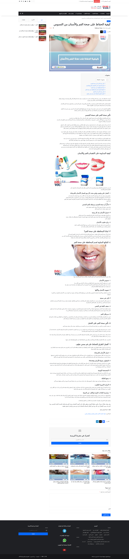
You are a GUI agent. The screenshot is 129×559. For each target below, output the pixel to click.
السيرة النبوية (91, 534)
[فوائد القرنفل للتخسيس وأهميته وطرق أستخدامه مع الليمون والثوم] (58, 475)
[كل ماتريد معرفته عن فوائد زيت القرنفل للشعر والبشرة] (58, 459)
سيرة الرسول (89, 541)
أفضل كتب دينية (95, 530)
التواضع (96, 534)
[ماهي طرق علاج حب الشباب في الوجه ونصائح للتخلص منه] (101, 459)
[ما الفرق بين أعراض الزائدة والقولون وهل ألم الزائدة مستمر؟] (101, 475)
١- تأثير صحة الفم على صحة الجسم (98, 83)
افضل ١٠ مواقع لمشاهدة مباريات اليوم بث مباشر (28, 36)
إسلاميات (102, 13)
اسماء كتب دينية (106, 532)
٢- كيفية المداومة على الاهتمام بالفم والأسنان (95, 85)
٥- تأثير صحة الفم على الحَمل (99, 91)
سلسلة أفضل (95, 13)
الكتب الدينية (85, 534)
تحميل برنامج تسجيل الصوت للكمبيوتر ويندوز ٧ (101, 541)
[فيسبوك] (104, 31)
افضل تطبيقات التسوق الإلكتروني (87, 1)
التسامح (101, 534)
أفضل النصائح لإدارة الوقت (104, 530)
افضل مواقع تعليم (86, 532)
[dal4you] (100, 7)
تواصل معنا (71, 13)
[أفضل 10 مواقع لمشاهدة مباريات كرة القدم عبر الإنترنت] (42, 32)
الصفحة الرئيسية (106, 18)
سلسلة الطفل (87, 13)
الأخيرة (33, 19)
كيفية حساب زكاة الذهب (100, 543)
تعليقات (23, 19)
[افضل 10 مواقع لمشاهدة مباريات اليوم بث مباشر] (42, 38)
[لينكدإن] (97, 421)
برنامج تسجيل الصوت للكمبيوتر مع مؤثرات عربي (96, 539)
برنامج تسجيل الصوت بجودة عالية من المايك (96, 537)
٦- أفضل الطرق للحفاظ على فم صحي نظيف (96, 93)
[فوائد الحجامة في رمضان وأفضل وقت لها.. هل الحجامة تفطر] (79, 475)
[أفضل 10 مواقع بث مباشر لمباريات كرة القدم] (42, 26)
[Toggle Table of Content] (106, 80)
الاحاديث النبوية (106, 534)
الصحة (102, 18)
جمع (42, 19)
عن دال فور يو (32, 556)
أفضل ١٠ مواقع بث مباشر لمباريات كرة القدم (29, 24)
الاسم (109, 508)
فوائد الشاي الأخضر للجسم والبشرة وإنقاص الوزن (95, 413)
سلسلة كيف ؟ (79, 13)
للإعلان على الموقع (63, 13)
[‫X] (101, 31)
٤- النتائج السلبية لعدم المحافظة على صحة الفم (95, 89)
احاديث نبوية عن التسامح (87, 530)
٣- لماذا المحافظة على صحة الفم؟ (98, 87)
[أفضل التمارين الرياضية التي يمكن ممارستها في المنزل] (79, 459)
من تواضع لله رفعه (91, 543)
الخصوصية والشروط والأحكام (24, 556)
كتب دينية (83, 541)
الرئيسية (108, 13)
